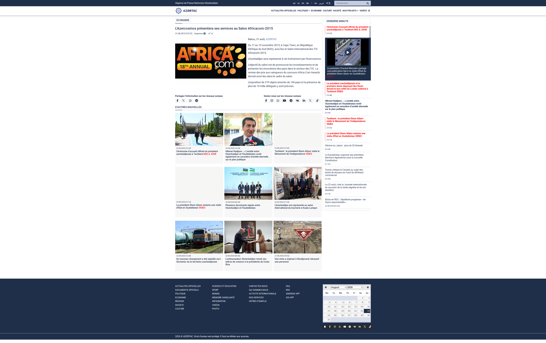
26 (342, 315)
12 (342, 306)
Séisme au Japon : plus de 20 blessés (344, 145)
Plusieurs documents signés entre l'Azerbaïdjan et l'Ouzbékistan (243, 206)
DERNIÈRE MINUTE (337, 21)
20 (349, 311)
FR (311, 3)
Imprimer (198, 33)
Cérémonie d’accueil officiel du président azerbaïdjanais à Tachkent (197, 152)
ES (316, 3)
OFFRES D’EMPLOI (257, 301)
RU (299, 3)
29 (362, 315)
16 (368, 306)
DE (307, 3)
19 (342, 311)
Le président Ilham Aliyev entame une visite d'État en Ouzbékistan (198, 206)
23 (368, 311)
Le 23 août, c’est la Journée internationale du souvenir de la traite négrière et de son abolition (346, 187)
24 (329, 315)
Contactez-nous (258, 286)
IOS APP (290, 297)
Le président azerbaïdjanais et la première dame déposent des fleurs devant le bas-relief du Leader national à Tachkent (347, 87)
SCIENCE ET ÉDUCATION (224, 286)
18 (335, 311)
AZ (294, 3)
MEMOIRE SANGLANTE (223, 297)
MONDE (216, 293)
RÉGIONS (179, 301)
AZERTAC (271, 39)
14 (355, 306)
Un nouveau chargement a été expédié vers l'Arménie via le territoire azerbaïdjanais (198, 260)
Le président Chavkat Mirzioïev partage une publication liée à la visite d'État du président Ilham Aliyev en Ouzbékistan (346, 72)
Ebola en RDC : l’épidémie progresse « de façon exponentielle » (345, 201)
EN (303, 3)
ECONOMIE (316, 10)
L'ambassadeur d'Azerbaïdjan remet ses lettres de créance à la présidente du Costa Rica (247, 262)
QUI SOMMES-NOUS (258, 290)
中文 (328, 3)
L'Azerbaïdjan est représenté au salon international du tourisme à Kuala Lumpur (296, 206)
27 (349, 315)
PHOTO (215, 308)
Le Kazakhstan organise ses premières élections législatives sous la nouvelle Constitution (344, 158)
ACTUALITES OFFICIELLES (283, 10)
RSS (288, 290)
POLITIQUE (302, 10)
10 (329, 306)
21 (355, 311)
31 (329, 319)
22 (362, 311)
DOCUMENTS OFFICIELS (187, 290)
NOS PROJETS (350, 10)
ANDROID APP (293, 293)
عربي (321, 3)
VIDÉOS (363, 10)
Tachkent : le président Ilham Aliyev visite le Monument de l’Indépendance (297, 152)
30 (368, 315)
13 (349, 306)
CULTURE (327, 10)
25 (335, 315)
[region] (348, 118)
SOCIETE (337, 10)
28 (355, 315)
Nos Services (256, 297)
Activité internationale (262, 293)
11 (335, 306)
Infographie (219, 301)
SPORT (215, 290)
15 (362, 306)
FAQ (288, 286)
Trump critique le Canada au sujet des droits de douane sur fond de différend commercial (344, 172)
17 (329, 311)
